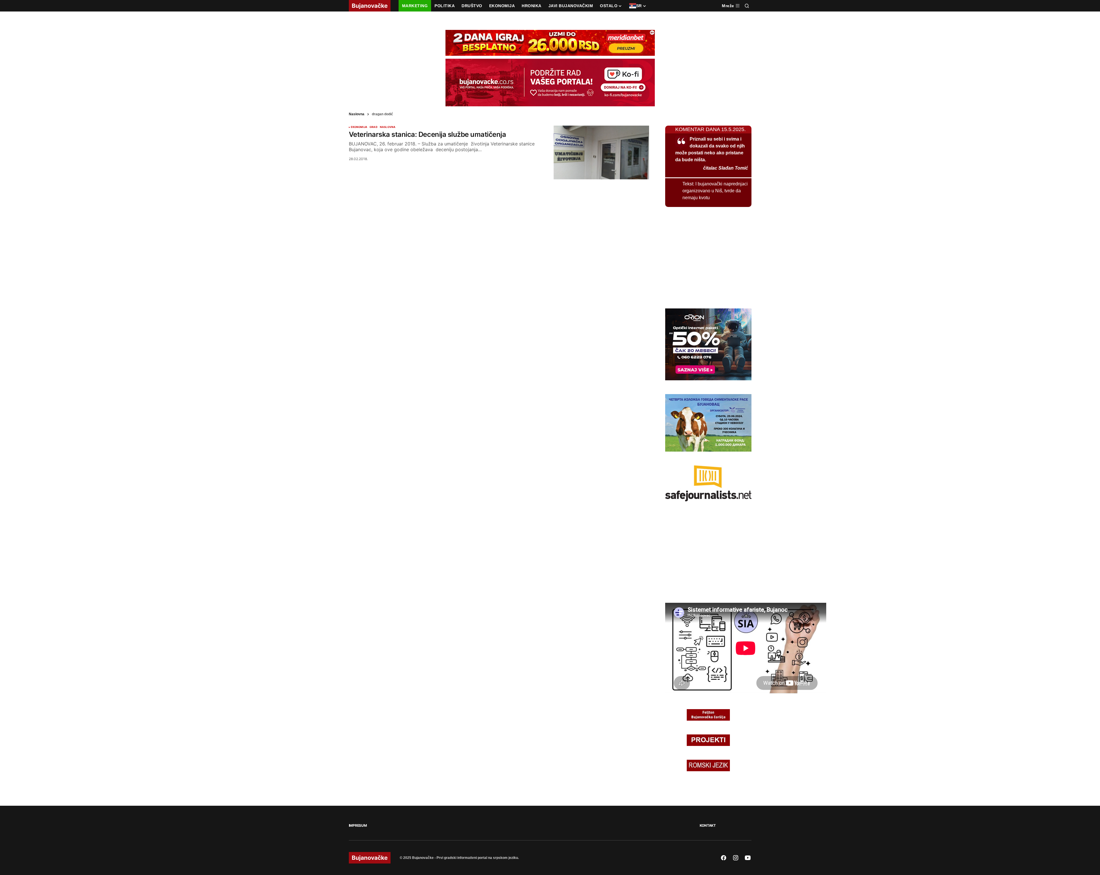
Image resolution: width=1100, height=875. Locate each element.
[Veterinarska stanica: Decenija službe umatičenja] (601, 152)
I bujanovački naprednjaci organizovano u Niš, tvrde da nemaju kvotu (715, 190)
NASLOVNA (387, 127)
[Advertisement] (708, 257)
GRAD (374, 127)
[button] (746, 5)
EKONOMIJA (359, 127)
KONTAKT (708, 825)
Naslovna (356, 114)
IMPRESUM (358, 825)
